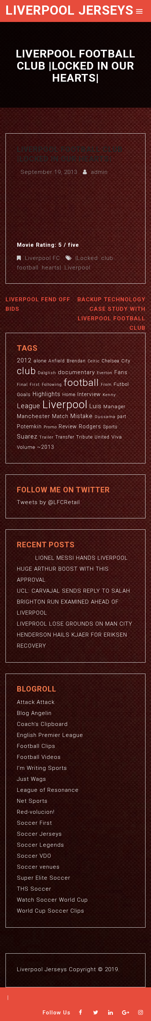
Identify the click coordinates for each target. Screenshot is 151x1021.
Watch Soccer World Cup (52, 900)
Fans (121, 372)
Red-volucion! (36, 812)
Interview (89, 394)
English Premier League (50, 735)
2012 (24, 360)
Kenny (109, 394)
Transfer (64, 437)
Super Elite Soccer (43, 878)
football (27, 267)
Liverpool (78, 267)
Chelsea (110, 361)
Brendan (76, 361)
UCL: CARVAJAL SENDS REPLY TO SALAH (73, 591)
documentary (76, 372)
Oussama (105, 416)
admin (99, 172)
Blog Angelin (34, 713)
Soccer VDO (34, 856)
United (102, 437)
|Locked (87, 258)
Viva (116, 437)
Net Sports (32, 801)
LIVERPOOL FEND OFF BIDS (37, 304)
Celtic (94, 361)
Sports (110, 426)
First (35, 384)
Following (52, 384)
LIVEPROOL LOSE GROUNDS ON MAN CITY (74, 624)
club (107, 258)
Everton (105, 372)
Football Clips (36, 746)
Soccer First (34, 823)
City (125, 361)
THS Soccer (34, 889)
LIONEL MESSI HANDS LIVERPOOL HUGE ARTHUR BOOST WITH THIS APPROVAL (72, 569)
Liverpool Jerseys (69, 10)
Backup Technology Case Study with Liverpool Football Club (111, 313)
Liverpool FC (42, 258)
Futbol (121, 384)
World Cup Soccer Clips (50, 911)
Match (60, 416)
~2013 (45, 447)
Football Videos (39, 757)
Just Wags (31, 779)
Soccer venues (38, 867)
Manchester (33, 416)
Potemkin (29, 426)
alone (40, 361)
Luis (95, 406)
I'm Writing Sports (42, 768)
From (106, 384)
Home (69, 394)
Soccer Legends (40, 845)
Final (22, 384)
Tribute (84, 437)
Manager (114, 406)
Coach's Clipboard (42, 724)
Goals (24, 394)
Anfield (56, 361)
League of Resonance (48, 790)
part (121, 416)
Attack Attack (36, 702)
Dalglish (47, 372)
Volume (26, 447)
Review (68, 426)
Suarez (27, 436)
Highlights (46, 394)
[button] (138, 10)
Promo (50, 427)
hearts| (51, 267)
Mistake (81, 416)
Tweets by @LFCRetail (48, 502)
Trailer (46, 437)
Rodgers (90, 426)
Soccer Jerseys (39, 834)
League (28, 406)
